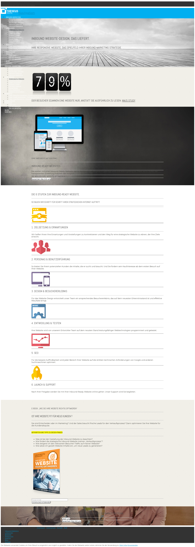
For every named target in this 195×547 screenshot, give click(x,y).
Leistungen (9, 533)
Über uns (66, 519)
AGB (65, 528)
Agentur (8, 538)
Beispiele (8, 535)
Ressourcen (9, 536)
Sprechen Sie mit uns (41, 179)
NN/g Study (128, 100)
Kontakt (60, 528)
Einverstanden (133, 545)
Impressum (41, 528)
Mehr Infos (123, 545)
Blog (6, 540)
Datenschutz (51, 528)
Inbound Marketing (12, 531)
